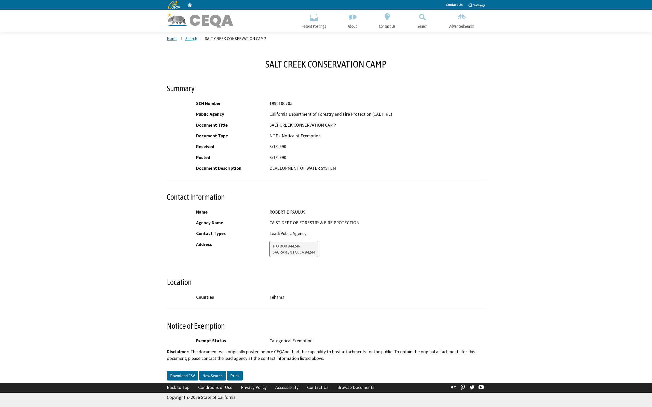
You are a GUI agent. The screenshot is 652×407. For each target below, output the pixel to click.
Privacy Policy (254, 387)
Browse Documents (355, 387)
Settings (478, 5)
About (352, 26)
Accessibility (286, 387)
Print (234, 375)
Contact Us (454, 4)
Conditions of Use (215, 387)
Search (422, 26)
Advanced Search (461, 26)
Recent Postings (313, 26)
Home (172, 38)
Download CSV (182, 375)
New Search (212, 375)
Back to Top (178, 387)
